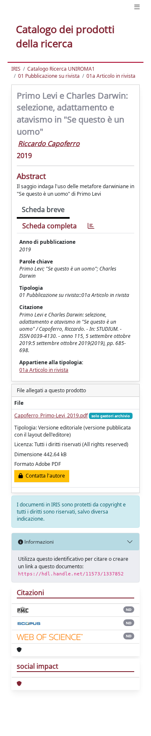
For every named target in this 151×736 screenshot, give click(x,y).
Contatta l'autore (44, 475)
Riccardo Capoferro (49, 143)
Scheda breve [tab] (43, 209)
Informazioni (38, 541)
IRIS (16, 68)
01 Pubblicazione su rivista (49, 75)
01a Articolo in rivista (110, 75)
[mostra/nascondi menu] (137, 7)
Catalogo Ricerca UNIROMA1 (61, 68)
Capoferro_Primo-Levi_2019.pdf (51, 415)
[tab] (91, 226)
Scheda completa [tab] (49, 225)
